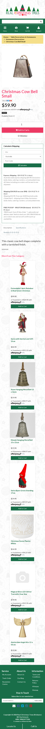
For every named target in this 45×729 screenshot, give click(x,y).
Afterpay (35, 686)
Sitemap (35, 690)
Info (31, 109)
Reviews (7, 232)
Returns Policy (35, 682)
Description (8, 228)
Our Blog (20, 678)
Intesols (25, 717)
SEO (18, 717)
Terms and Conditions (36, 676)
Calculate (23, 165)
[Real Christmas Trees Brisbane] (22, 9)
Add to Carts (23, 130)
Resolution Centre (6, 683)
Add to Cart (22, 306)
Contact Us (21, 682)
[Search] (41, 21)
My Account (6, 675)
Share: (4, 101)
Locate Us (11, 726)
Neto (30, 721)
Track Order (6, 678)
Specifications (21, 228)
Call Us (34, 726)
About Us (20, 675)
